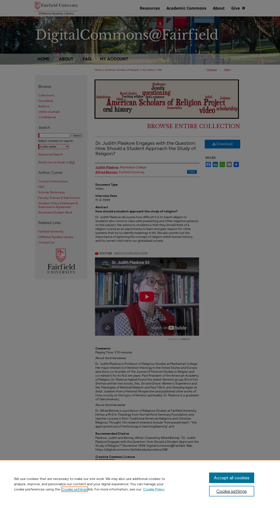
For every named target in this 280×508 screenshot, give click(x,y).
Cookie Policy (153, 489)
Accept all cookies (231, 477)
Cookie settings (74, 489)
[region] (140, 484)
